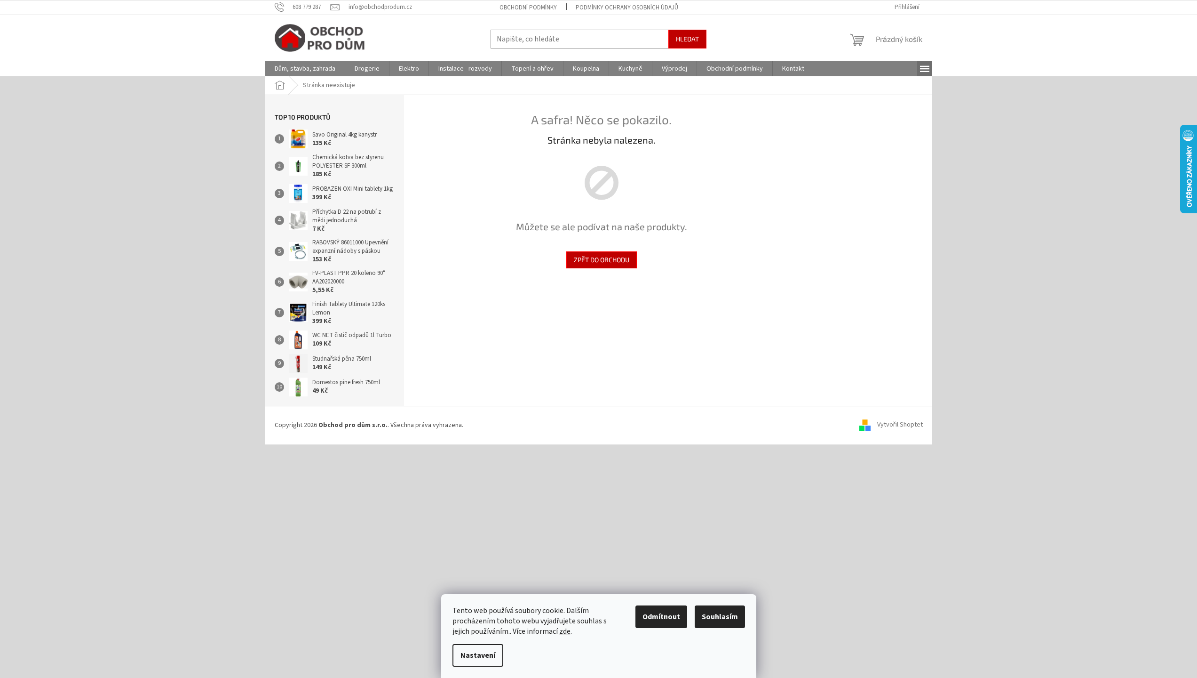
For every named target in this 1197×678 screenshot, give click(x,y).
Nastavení (477, 655)
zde (565, 631)
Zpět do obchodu (601, 260)
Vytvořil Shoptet (900, 425)
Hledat (687, 39)
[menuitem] (305, 68)
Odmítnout (661, 617)
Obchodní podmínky (528, 7)
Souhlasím (720, 617)
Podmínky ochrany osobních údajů (627, 7)
